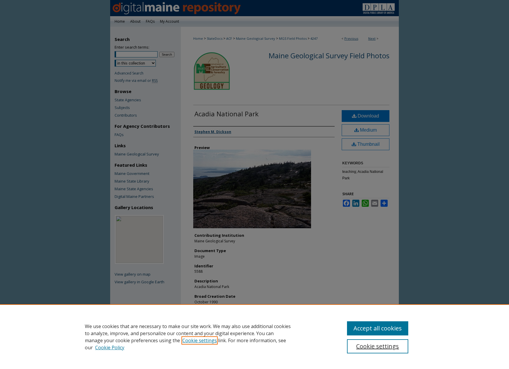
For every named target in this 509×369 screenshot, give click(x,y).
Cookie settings (199, 340)
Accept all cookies (377, 328)
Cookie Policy (109, 347)
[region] (254, 336)
